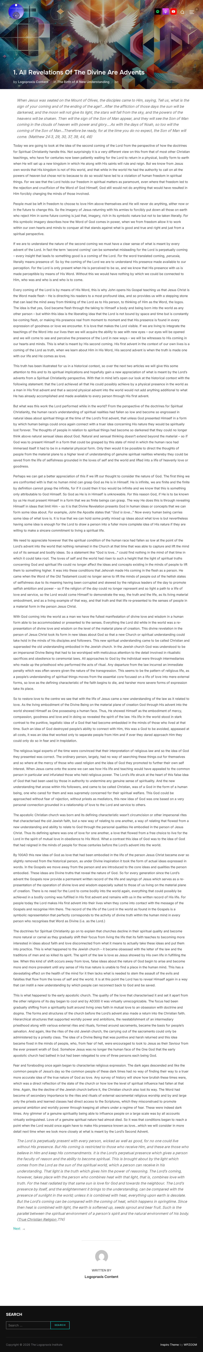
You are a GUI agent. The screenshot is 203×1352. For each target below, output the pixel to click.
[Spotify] (157, 11)
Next (16, 1228)
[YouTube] (173, 11)
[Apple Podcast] (165, 11)
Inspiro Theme (169, 1344)
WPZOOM (190, 1344)
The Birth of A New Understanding (83, 82)
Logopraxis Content (33, 82)
